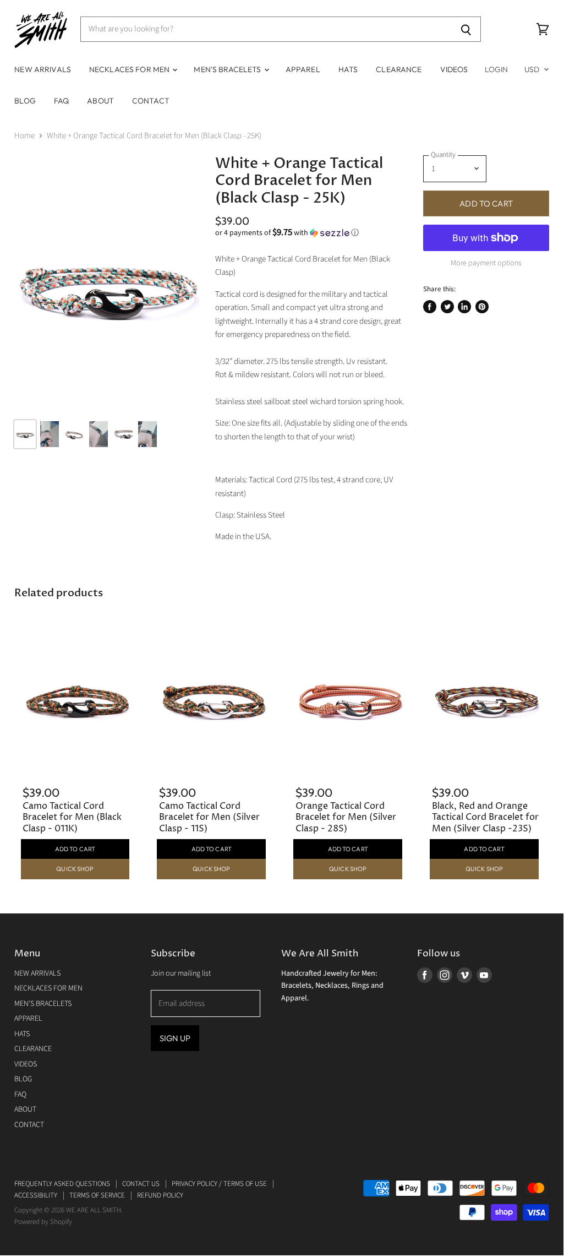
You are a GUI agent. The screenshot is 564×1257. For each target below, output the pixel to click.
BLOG (25, 101)
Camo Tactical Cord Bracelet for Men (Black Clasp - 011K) (72, 818)
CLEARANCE (398, 69)
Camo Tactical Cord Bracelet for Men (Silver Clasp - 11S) (209, 818)
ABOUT (100, 101)
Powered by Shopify (43, 1222)
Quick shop (75, 869)
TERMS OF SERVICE (97, 1195)
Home (24, 135)
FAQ (61, 101)
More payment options (486, 263)
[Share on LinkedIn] (464, 306)
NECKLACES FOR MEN (130, 69)
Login (496, 69)
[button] (312, 232)
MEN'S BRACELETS (228, 69)
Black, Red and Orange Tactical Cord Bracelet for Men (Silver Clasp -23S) (485, 818)
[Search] (466, 29)
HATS (348, 69)
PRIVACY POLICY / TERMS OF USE (219, 1184)
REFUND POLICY (160, 1195)
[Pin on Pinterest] (482, 306)
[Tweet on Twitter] (447, 306)
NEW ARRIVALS (42, 69)
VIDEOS (454, 69)
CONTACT (150, 101)
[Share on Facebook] (429, 306)
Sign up (175, 1038)
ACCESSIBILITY (35, 1195)
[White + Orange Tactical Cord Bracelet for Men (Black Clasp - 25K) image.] (107, 282)
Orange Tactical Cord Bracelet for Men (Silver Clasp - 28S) (345, 818)
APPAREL (303, 69)
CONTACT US (141, 1184)
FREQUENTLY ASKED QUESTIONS (62, 1184)
